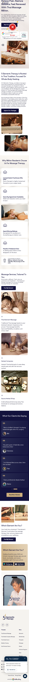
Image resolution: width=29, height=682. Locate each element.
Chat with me (12, 669)
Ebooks (20, 646)
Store (20, 653)
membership (21, 637)
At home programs (23, 649)
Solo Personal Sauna (5, 646)
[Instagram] (7, 624)
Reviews (21, 656)
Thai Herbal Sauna (5, 640)
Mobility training (4, 643)
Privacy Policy (18, 675)
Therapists (21, 640)
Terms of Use (11, 675)
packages (21, 643)
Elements (21, 633)
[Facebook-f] (3, 624)
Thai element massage (6, 633)
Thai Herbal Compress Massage (8, 637)
